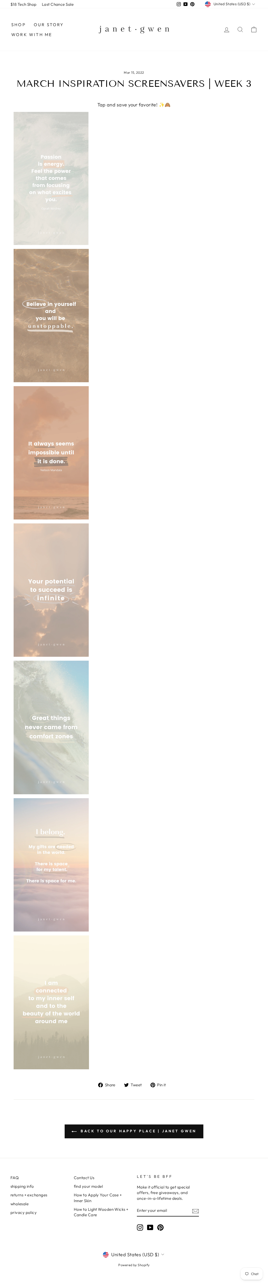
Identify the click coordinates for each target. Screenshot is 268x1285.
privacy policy (23, 1212)
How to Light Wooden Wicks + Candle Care (101, 1212)
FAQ (14, 1177)
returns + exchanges (28, 1194)
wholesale (19, 1203)
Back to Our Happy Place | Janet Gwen (137, 1131)
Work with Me (31, 34)
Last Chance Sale (58, 4)
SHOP (18, 24)
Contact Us (84, 1177)
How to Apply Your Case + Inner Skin (98, 1197)
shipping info (22, 1186)
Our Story (49, 24)
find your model (88, 1186)
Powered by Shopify (133, 1265)
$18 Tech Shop (23, 4)
